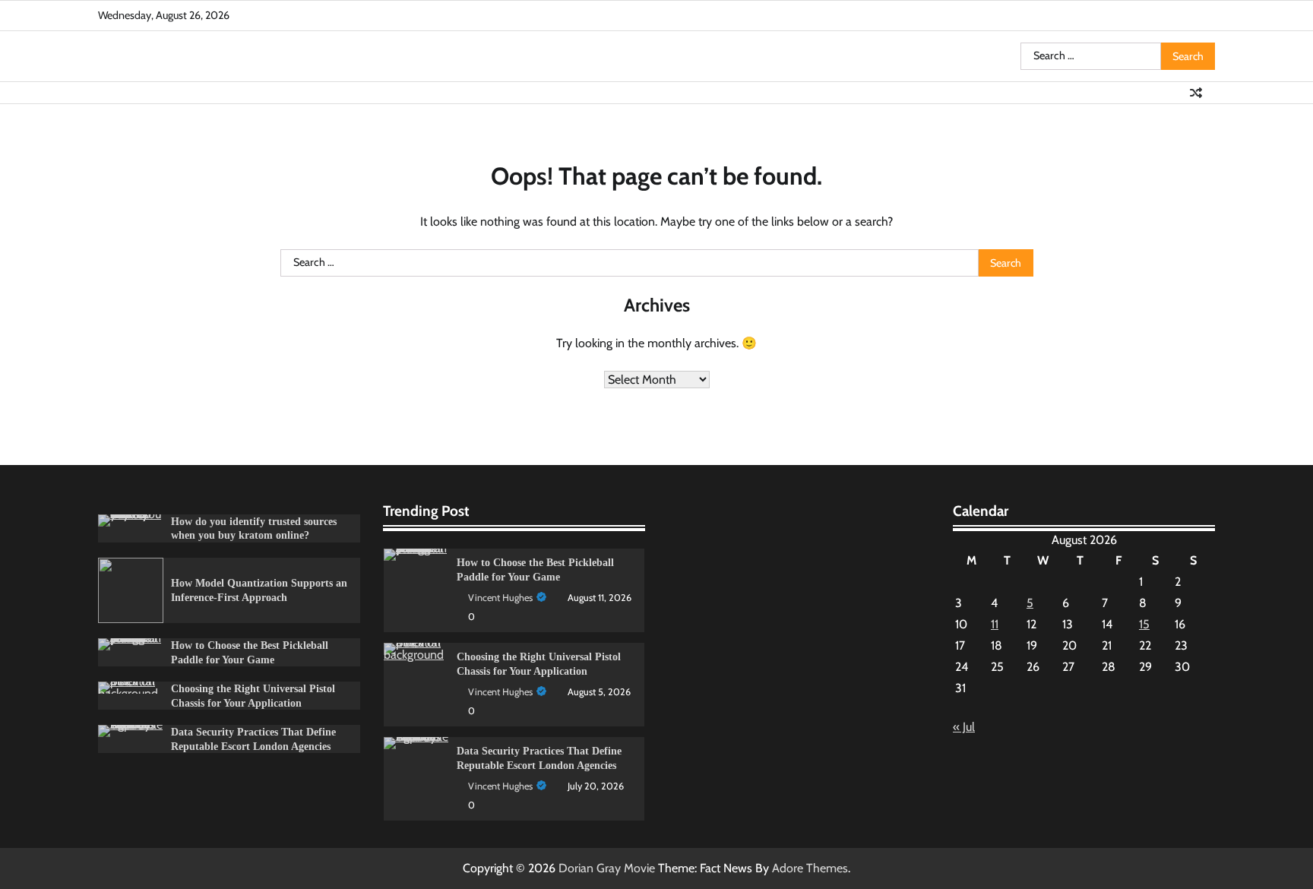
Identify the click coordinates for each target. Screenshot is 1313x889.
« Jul (964, 727)
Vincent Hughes (500, 597)
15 (1144, 624)
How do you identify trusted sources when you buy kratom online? (254, 528)
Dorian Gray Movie (606, 868)
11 (994, 624)
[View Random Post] (1196, 92)
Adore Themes (810, 868)
